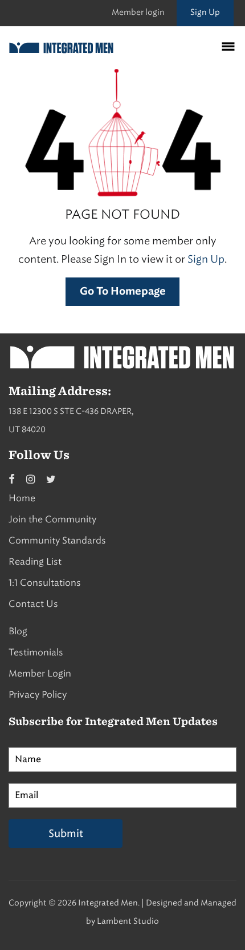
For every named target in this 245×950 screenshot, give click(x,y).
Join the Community (52, 519)
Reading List (35, 561)
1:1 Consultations (45, 582)
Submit (65, 833)
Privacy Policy (38, 694)
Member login (138, 12)
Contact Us (33, 603)
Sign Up (205, 12)
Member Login (40, 673)
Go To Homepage (123, 292)
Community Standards (57, 540)
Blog (18, 631)
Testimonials (36, 652)
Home (22, 498)
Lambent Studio (128, 921)
